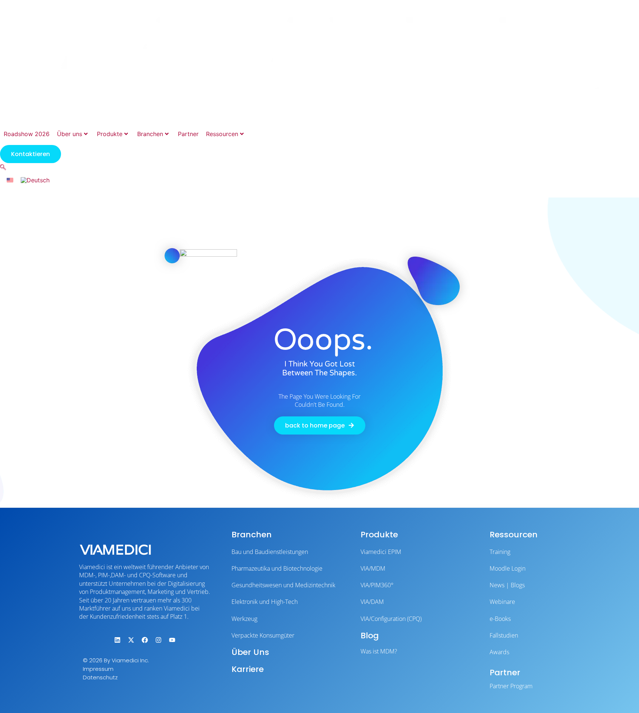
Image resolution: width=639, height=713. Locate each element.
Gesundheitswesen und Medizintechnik (283, 585)
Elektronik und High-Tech (264, 602)
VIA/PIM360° (377, 585)
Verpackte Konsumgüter (262, 635)
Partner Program (511, 686)
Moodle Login (507, 568)
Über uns (69, 134)
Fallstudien (504, 635)
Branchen (150, 134)
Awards (499, 652)
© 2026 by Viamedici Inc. (116, 660)
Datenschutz (100, 677)
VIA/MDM (373, 568)
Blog (370, 635)
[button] (3, 167)
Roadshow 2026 (27, 134)
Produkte (109, 134)
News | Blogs (507, 585)
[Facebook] (144, 639)
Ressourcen (222, 134)
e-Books (500, 619)
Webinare (502, 602)
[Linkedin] (117, 639)
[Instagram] (158, 639)
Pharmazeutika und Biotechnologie (276, 568)
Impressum (98, 669)
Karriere (247, 669)
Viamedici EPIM (381, 552)
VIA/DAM (372, 602)
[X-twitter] (131, 639)
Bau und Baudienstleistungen (269, 552)
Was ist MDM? (379, 651)
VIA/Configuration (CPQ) (391, 619)
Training (500, 552)
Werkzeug (244, 619)
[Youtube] (172, 639)
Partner (188, 134)
